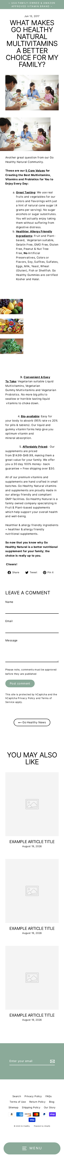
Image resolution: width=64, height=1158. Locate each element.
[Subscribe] (52, 1061)
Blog (51, 1101)
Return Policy (37, 1101)
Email (9, 621)
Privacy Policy (26, 698)
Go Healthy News (34, 722)
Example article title (31, 841)
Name (9, 602)
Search (16, 1096)
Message (11, 640)
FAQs (49, 1096)
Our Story (49, 1107)
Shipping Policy (31, 1107)
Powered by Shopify (42, 1126)
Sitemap (13, 1107)
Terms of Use (18, 1101)
